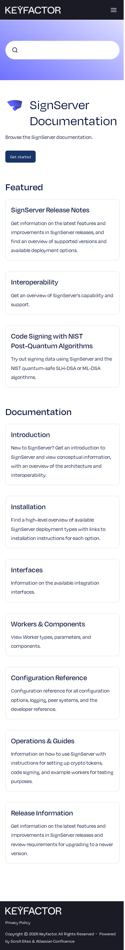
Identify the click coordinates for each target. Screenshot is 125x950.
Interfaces (27, 569)
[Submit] (15, 50)
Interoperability (34, 282)
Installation (28, 506)
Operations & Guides (42, 740)
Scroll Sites (21, 941)
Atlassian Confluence (55, 941)
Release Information (42, 812)
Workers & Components (48, 623)
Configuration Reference (49, 677)
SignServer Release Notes (50, 209)
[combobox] (62, 50)
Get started (20, 156)
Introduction (30, 434)
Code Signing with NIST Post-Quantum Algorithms (52, 340)
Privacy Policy (17, 922)
